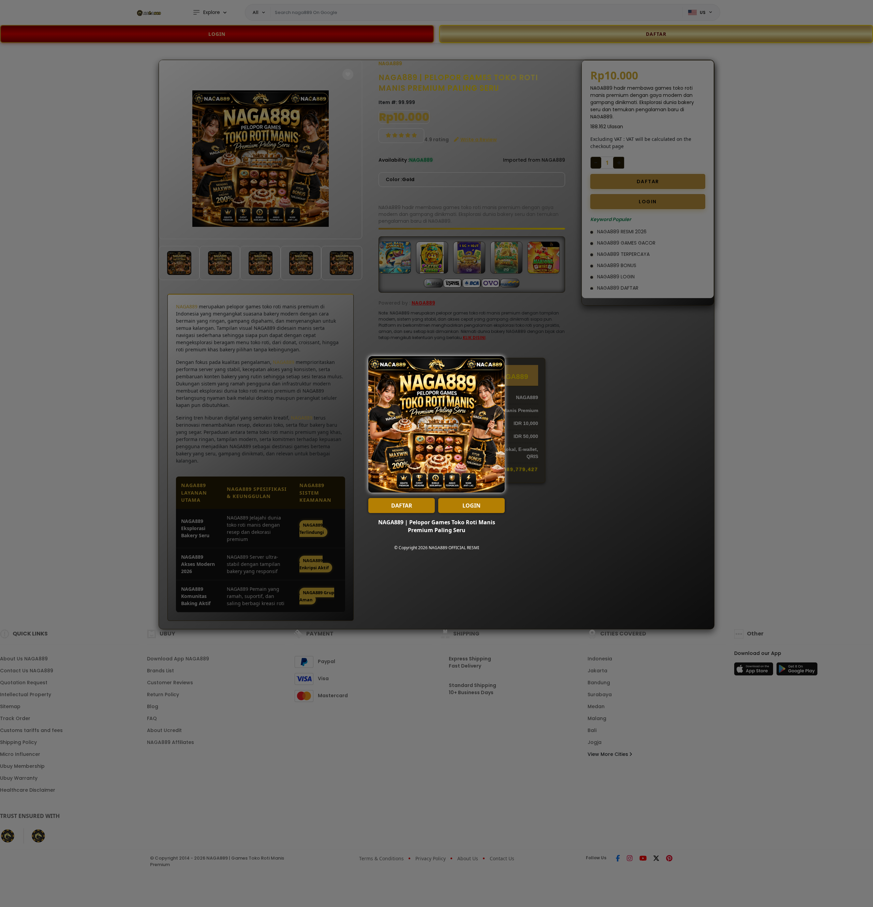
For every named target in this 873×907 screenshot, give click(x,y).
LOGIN (471, 505)
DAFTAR (401, 505)
